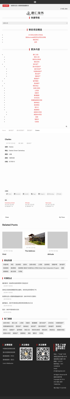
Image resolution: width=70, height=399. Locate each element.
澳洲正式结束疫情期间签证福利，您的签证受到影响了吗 (19, 290)
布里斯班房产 (38, 71)
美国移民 (36, 110)
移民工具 (36, 57)
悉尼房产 (37, 74)
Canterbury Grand (10, 203)
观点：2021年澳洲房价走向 (10, 309)
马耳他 (37, 122)
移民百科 (36, 62)
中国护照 (5, 264)
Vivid (4, 254)
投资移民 (47, 264)
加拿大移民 (36, 88)
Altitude (27, 203)
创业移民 (18, 264)
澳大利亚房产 (37, 66)
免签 (12, 264)
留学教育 (35, 81)
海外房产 (35, 64)
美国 (62, 268)
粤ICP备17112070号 (60, 388)
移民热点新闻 (37, 59)
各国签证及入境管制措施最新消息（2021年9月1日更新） (19, 296)
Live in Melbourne (8, 363)
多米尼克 (36, 98)
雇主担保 (13, 271)
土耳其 (37, 90)
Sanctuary (48, 203)
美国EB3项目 (38, 112)
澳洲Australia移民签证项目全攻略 (36, 37)
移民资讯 (35, 40)
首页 (35, 42)
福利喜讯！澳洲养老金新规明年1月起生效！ (15, 283)
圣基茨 (37, 93)
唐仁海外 (21, 143)
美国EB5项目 (38, 114)
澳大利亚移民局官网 (9, 352)
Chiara (7, 217)
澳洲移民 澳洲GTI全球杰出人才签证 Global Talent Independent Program (38, 268)
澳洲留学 (36, 83)
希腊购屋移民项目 (36, 100)
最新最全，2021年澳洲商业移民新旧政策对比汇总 (17, 303)
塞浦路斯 (36, 95)
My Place (62, 217)
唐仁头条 (35, 54)
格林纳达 (36, 102)
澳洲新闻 (5, 268)
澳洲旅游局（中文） (9, 356)
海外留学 (62, 264)
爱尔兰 (37, 107)
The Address (30, 251)
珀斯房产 (37, 76)
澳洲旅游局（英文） (9, 359)
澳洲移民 (36, 105)
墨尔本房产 (37, 69)
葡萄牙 (37, 119)
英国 (36, 117)
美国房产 (36, 78)
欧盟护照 (54, 264)
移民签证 (35, 86)
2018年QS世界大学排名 (35, 35)
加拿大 (25, 264)
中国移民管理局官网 (9, 348)
